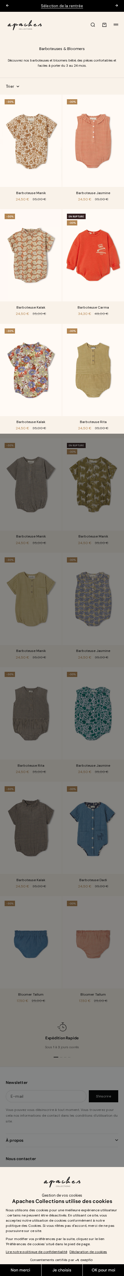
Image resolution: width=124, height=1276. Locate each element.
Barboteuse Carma (93, 307)
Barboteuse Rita (93, 422)
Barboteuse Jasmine (93, 193)
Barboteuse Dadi (93, 880)
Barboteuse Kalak (30, 307)
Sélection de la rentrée (62, 5)
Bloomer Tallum (31, 994)
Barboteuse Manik (31, 193)
